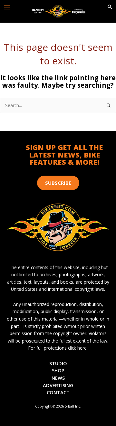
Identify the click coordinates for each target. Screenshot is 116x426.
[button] (110, 7)
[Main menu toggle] (7, 7)
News (58, 378)
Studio (58, 363)
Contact (58, 392)
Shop (58, 370)
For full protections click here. (58, 348)
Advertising (58, 385)
